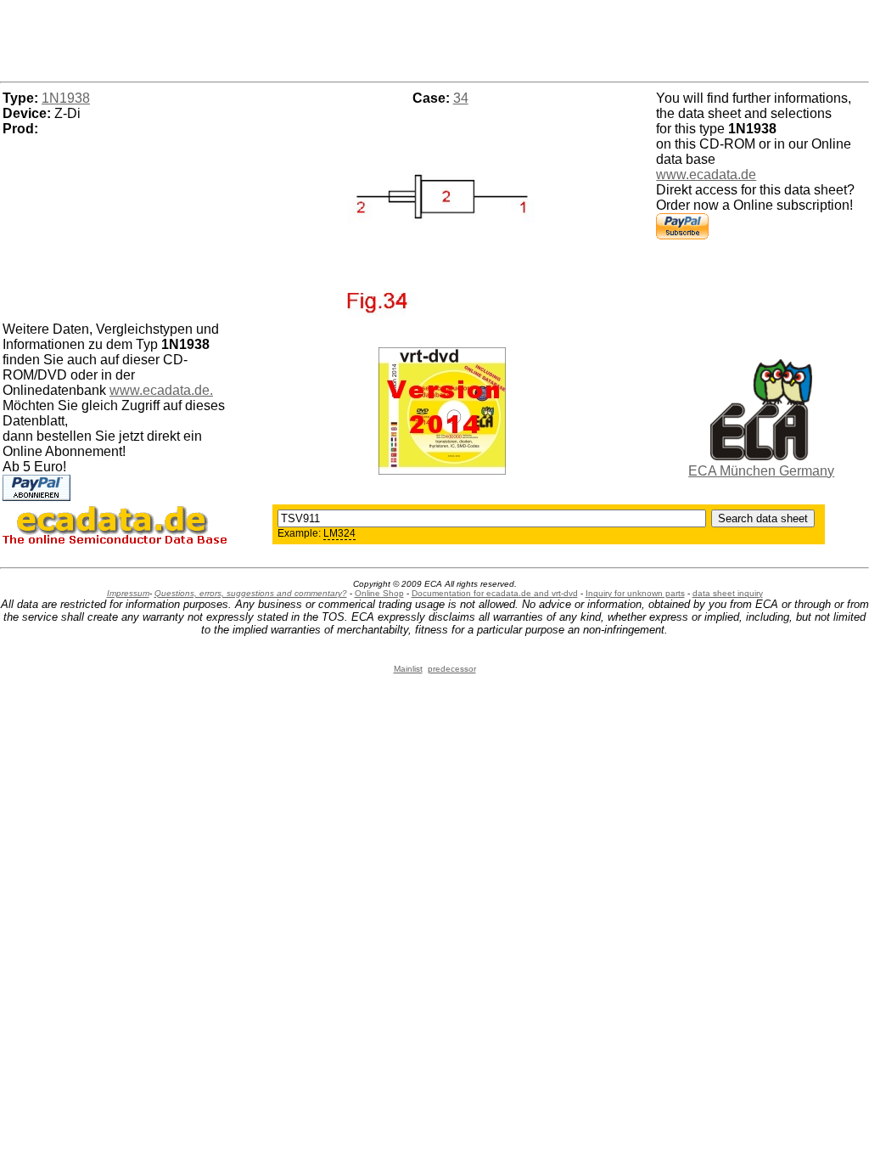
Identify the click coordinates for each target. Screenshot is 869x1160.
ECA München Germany (761, 471)
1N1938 (66, 98)
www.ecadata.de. (161, 390)
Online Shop (379, 593)
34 (460, 98)
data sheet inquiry (727, 593)
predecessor (452, 668)
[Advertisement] (434, 38)
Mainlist (408, 668)
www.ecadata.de (706, 174)
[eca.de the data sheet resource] (761, 455)
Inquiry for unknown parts (635, 593)
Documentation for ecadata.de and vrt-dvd (495, 593)
